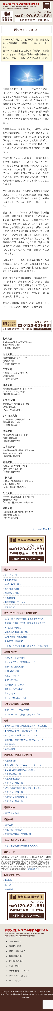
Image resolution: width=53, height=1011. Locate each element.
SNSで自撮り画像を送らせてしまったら (23, 787)
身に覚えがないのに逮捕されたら (20, 661)
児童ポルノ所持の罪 (14, 783)
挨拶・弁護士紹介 (13, 584)
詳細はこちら (33, 868)
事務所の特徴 (11, 579)
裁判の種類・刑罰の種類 (16, 636)
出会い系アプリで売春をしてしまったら (23, 765)
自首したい (10, 693)
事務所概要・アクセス (15, 602)
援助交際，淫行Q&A (14, 640)
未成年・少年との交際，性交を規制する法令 (25, 622)
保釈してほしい (12, 679)
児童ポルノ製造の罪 (14, 801)
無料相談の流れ (12, 588)
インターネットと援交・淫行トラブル (22, 714)
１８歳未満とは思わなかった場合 (20, 769)
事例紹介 (9, 880)
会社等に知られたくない (16, 697)
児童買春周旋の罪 (13, 774)
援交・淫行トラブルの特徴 (17, 709)
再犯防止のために (13, 627)
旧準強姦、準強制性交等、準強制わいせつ (24, 739)
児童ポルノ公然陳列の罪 (16, 796)
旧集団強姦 (10, 744)
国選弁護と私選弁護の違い (17, 632)
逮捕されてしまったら (15, 657)
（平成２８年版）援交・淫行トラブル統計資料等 (27, 645)
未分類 (8, 884)
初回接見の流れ (12, 593)
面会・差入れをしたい (15, 666)
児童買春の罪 (11, 760)
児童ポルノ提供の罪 (14, 792)
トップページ (11, 575)
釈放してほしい (12, 675)
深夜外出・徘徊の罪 (14, 829)
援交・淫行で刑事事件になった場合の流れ (24, 618)
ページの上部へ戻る (42, 529)
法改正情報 (10, 748)
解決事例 (9, 889)
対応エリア (10, 606)
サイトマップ (15, 980)
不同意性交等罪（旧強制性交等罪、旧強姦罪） (26, 726)
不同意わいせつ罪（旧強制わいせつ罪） (23, 730)
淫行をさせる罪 (12, 813)
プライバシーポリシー (19, 975)
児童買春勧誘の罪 (13, 778)
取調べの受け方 (12, 670)
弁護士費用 (10, 597)
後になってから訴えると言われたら (21, 735)
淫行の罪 (9, 825)
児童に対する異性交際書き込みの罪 (21, 845)
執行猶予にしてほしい (15, 684)
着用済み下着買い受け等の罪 (18, 834)
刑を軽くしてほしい (14, 688)
